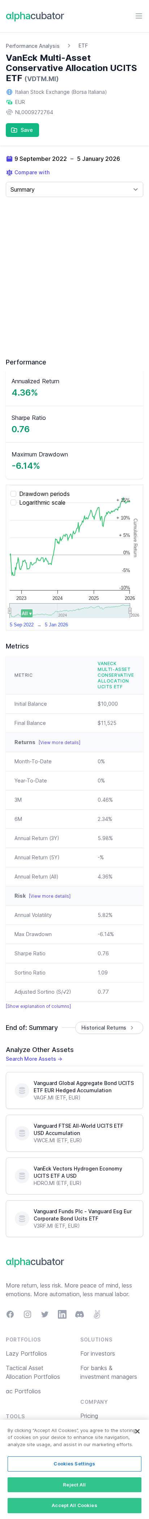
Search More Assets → (34, 1059)
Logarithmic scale (42, 502)
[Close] (137, 1431)
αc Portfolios (23, 1391)
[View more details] (59, 742)
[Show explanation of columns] (38, 1006)
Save (27, 130)
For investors (97, 1353)
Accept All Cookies (74, 1505)
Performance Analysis (33, 46)
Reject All (74, 1484)
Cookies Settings (74, 1463)
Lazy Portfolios (26, 1353)
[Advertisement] (74, 277)
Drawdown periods (44, 493)
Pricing (89, 1415)
